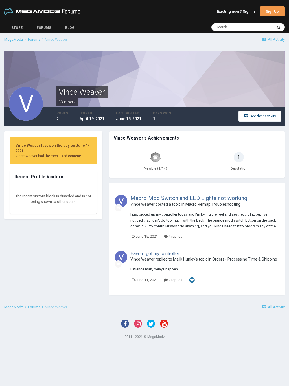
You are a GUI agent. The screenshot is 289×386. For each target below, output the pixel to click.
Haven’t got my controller (154, 253)
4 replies (175, 236)
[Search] (278, 27)
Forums (44, 28)
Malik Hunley (184, 259)
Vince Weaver (142, 204)
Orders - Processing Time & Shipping (244, 259)
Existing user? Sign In (236, 12)
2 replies (175, 280)
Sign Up (272, 11)
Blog (70, 28)
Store (17, 28)
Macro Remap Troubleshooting (212, 204)
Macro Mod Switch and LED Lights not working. (189, 198)
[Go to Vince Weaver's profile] (121, 201)
